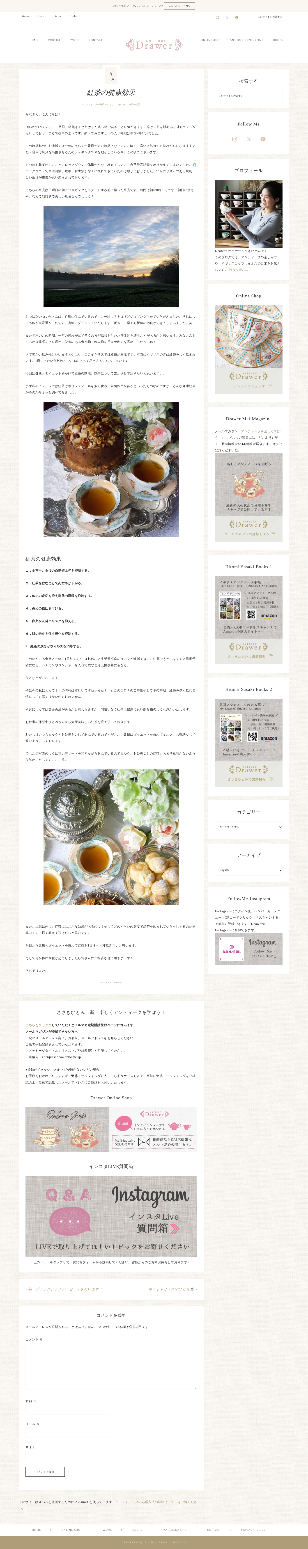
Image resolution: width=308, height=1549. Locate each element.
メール (32, 1424)
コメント (34, 1339)
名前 (30, 1401)
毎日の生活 (135, 104)
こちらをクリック (38, 1025)
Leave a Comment (111, 982)
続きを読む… (238, 270)
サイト (30, 1447)
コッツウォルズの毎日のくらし (97, 104)
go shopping (180, 5)
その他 (121, 104)
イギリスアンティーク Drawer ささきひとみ (154, 43)
